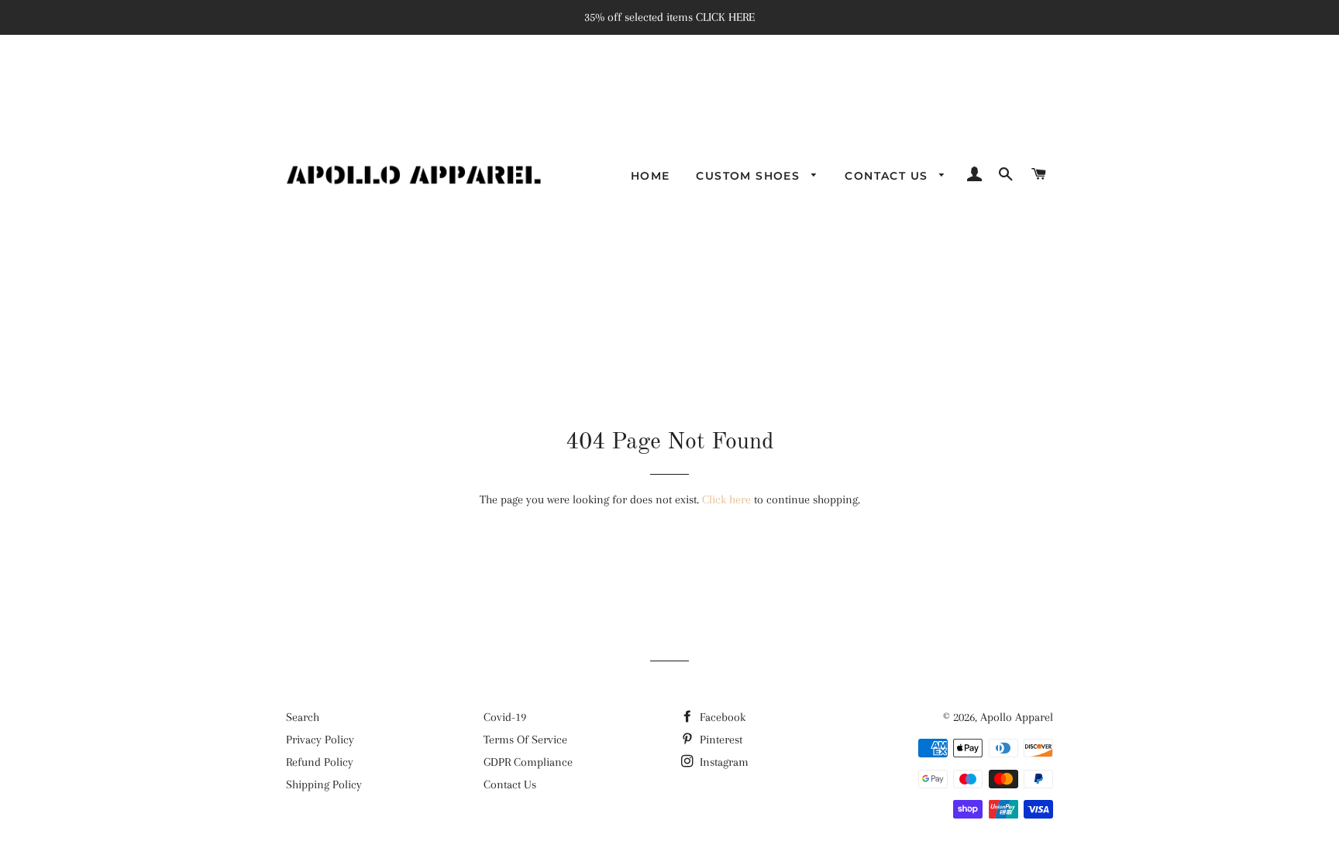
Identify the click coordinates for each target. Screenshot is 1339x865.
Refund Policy (319, 762)
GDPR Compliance (528, 762)
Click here (726, 499)
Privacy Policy (320, 740)
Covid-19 (505, 717)
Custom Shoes (750, 176)
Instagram (723, 762)
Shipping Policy (324, 784)
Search (302, 717)
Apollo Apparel (1016, 717)
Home (650, 176)
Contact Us (888, 176)
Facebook (721, 717)
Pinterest (719, 740)
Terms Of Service (525, 740)
